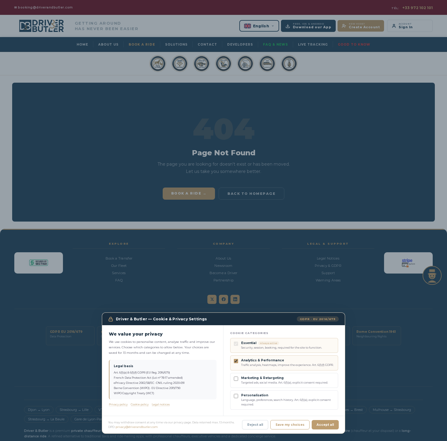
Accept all (325, 425)
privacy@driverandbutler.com (137, 427)
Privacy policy (118, 404)
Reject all (255, 425)
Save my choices (289, 425)
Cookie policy (140, 404)
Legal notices (161, 404)
